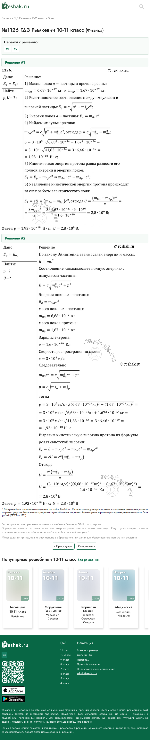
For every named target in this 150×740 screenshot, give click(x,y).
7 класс (64, 669)
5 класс (65, 678)
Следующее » (86, 546)
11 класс (65, 650)
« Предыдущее (63, 546)
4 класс (65, 683)
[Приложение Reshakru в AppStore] (13, 693)
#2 (15, 49)
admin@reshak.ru (87, 673)
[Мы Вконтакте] (4, 655)
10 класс (65, 655)
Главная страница (87, 650)
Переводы (83, 660)
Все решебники (89, 559)
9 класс (65, 660)
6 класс (65, 674)
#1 (7, 49)
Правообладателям (89, 664)
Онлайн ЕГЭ (84, 655)
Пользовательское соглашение (96, 669)
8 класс (65, 664)
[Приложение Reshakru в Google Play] (13, 701)
